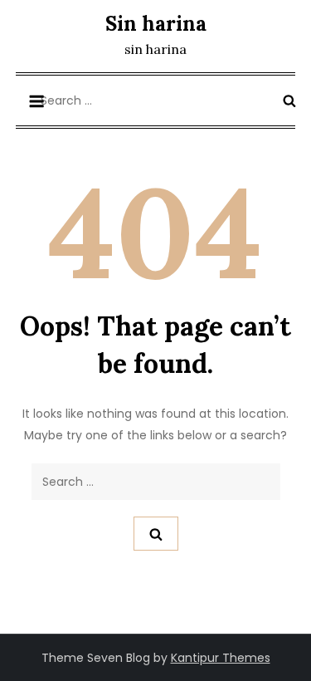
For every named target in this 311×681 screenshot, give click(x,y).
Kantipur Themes (220, 657)
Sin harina (156, 24)
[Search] (289, 100)
